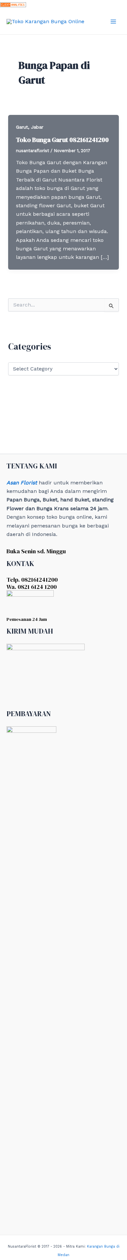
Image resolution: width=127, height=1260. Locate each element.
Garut (22, 127)
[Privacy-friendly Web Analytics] (13, 4)
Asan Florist (22, 483)
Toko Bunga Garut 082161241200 (62, 139)
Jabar (37, 127)
